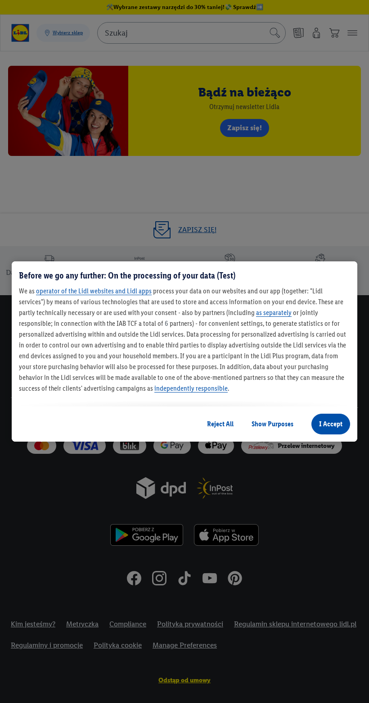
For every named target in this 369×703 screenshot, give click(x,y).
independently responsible (191, 388)
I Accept (330, 424)
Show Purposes (272, 424)
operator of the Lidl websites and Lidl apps (94, 291)
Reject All (220, 424)
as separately (274, 312)
